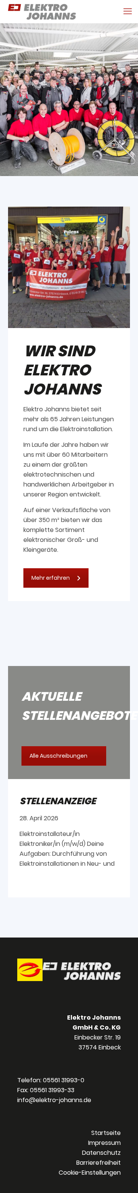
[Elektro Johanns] (42, 11)
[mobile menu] (127, 11)
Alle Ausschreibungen (58, 756)
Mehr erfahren (50, 578)
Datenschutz (101, 1152)
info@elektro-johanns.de (54, 1100)
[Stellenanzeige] (69, 825)
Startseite (106, 1132)
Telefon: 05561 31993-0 (50, 1080)
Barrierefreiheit (98, 1162)
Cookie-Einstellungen (90, 1172)
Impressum (104, 1142)
